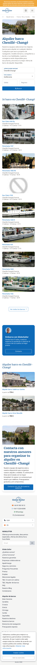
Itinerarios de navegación (11, 624)
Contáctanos (6, 591)
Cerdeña (5, 602)
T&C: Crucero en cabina (10, 580)
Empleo (5, 574)
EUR (8, 520)
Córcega (5, 610)
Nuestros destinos (8, 618)
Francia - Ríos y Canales (23, 17)
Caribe (4, 613)
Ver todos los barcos (17, 309)
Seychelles (6, 616)
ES (7, 525)
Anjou (34, 17)
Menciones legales (9, 577)
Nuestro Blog (7, 588)
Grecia (4, 607)
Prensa (4, 571)
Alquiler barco (10, 17)
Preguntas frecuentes (10, 569)
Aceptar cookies (18, 653)
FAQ (3, 585)
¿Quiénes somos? (8, 552)
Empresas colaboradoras (11, 560)
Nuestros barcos (8, 621)
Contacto (18, 351)
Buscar (19, 88)
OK (32, 543)
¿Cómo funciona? (8, 555)
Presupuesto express (9, 627)
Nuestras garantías (9, 558)
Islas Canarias (7, 599)
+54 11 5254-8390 (19, 509)
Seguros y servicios (9, 566)
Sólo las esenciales (19, 658)
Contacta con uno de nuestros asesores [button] (18, 487)
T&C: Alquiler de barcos (10, 583)
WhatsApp (19, 512)
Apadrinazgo (6, 563)
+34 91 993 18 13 (19, 505)
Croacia (5, 605)
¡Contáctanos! (19, 515)
